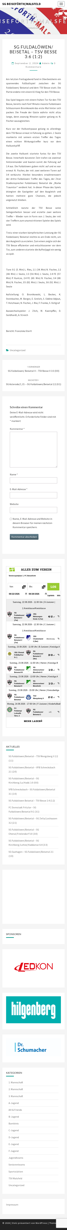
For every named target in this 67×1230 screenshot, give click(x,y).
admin (46, 63)
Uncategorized (17, 350)
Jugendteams (16, 1157)
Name (14, 474)
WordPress (41, 1223)
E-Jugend (14, 1144)
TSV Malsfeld (15, 1178)
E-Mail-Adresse (18, 489)
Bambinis (14, 1123)
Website (14, 504)
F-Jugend (14, 1150)
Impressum (12, 1204)
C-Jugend (14, 1130)
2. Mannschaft (16, 1089)
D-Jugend (14, 1137)
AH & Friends (15, 1109)
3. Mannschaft (16, 1096)
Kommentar (17, 428)
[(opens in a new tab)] (26, 877)
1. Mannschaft (16, 1082)
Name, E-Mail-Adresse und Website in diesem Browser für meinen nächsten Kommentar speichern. (32, 523)
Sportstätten (16, 1171)
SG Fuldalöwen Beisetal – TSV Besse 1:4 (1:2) (32, 800)
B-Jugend (14, 1116)
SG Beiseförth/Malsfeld (21, 4)
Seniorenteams (17, 1164)
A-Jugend (14, 1103)
